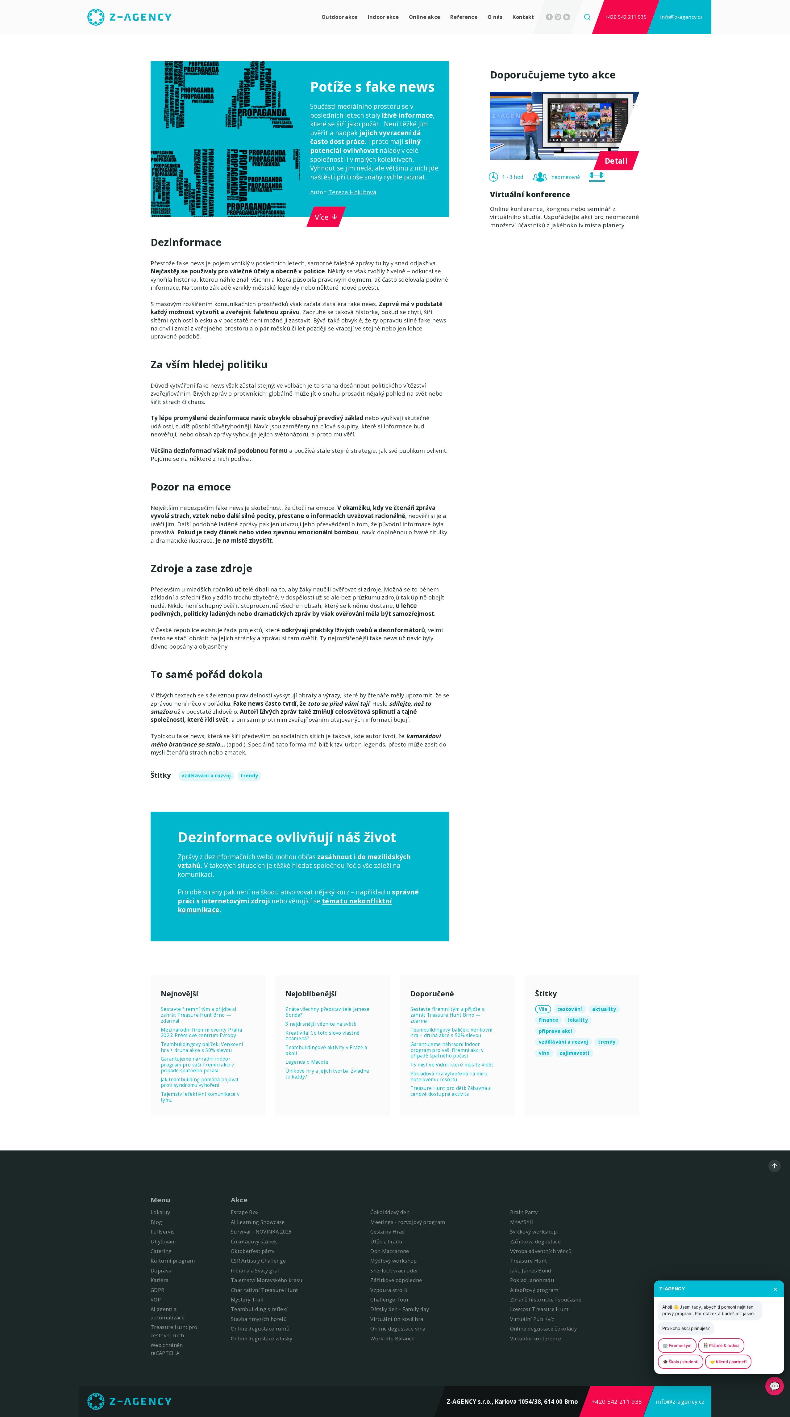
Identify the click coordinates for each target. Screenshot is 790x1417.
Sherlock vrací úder (394, 1270)
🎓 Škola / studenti (680, 1361)
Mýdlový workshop (393, 1260)
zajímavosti (574, 1053)
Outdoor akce (340, 16)
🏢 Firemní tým (677, 1345)
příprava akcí (555, 1031)
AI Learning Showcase (258, 1222)
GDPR (157, 1289)
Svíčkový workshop (533, 1231)
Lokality (160, 1212)
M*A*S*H (522, 1222)
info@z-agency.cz (681, 16)
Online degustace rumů (260, 1328)
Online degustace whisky (262, 1338)
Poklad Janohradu (532, 1280)
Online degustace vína (397, 1328)
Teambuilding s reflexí (259, 1309)
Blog (156, 1222)
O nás (495, 16)
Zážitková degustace (535, 1241)
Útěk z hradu (386, 1241)
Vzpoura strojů (388, 1289)
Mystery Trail (247, 1299)
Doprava (161, 1270)
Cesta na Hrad (387, 1231)
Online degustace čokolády (543, 1328)
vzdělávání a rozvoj (206, 775)
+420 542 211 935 (626, 16)
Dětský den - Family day (399, 1309)
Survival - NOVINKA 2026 (261, 1231)
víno (544, 1053)
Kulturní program (173, 1260)
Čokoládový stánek (254, 1241)
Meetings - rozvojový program (407, 1222)
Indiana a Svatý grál (255, 1270)
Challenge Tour (389, 1299)
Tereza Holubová (352, 192)
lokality (578, 1020)
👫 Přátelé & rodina (721, 1345)
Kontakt (523, 16)
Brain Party (524, 1212)
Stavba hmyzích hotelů (259, 1318)
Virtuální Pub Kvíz (532, 1318)
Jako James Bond (530, 1270)
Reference (463, 16)
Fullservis (163, 1231)
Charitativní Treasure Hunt (264, 1289)
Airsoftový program (534, 1289)
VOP (156, 1299)
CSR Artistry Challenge (258, 1260)
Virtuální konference (535, 1338)
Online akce (424, 16)
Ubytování (163, 1241)
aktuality (604, 1009)
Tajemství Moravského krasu (267, 1280)
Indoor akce (383, 16)
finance (548, 1020)
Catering (161, 1251)
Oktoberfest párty (253, 1251)
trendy (249, 775)
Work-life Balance (392, 1338)
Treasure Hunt (528, 1260)
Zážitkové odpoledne (396, 1280)
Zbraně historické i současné (546, 1299)
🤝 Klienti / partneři (728, 1361)
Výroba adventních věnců (541, 1251)
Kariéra (159, 1280)
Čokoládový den (390, 1212)
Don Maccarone (389, 1251)
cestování (569, 1009)
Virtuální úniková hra (396, 1318)
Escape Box (245, 1212)
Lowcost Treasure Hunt (539, 1309)
